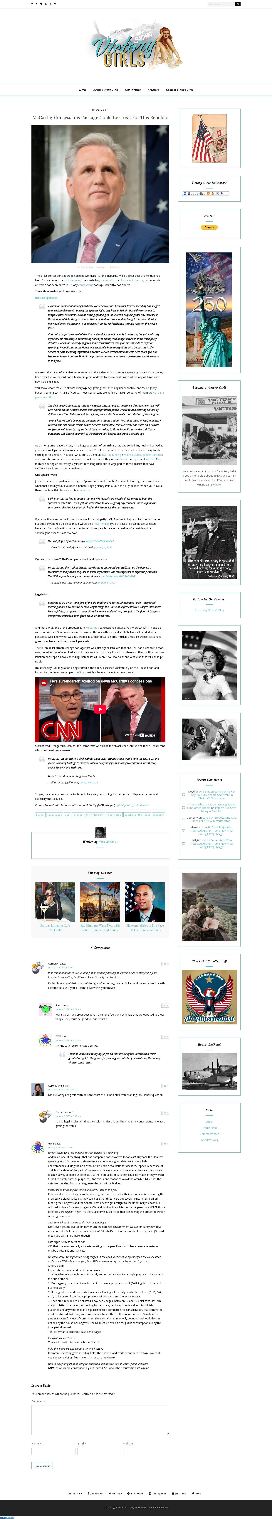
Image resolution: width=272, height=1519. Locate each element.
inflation (78, 814)
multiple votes (72, 280)
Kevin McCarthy (95, 814)
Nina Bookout (87, 267)
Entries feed (209, 1127)
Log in (209, 1121)
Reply (165, 963)
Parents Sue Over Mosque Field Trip (218, 809)
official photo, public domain (132, 805)
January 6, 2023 (103, 547)
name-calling (108, 280)
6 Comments (115, 267)
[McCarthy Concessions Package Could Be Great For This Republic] (100, 194)
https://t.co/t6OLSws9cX (100, 541)
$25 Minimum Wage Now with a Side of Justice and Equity (100, 927)
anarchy (85, 490)
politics (102, 267)
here (218, 484)
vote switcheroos (133, 280)
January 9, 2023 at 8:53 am (60, 1147)
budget (40, 814)
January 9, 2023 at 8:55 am (68, 1040)
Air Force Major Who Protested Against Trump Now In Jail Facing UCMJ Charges (212, 830)
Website (128, 1443)
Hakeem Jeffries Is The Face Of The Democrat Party (145, 927)
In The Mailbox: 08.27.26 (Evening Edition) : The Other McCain (211, 806)
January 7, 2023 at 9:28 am (60, 967)
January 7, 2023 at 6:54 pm (68, 1009)
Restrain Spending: (46, 297)
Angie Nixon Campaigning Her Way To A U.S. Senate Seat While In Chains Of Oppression (213, 795)
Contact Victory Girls (179, 89)
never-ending (101, 523)
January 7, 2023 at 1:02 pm (68, 1116)
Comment (38, 1401)
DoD (67, 814)
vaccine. (150, 459)
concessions (85, 285)
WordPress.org (209, 1140)
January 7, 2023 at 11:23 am (61, 1089)
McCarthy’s (92, 627)
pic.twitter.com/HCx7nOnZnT (118, 576)
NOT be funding (111, 454)
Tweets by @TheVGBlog (209, 610)
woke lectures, (133, 454)
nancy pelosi (114, 814)
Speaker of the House (137, 814)
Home (82, 89)
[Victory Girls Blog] (136, 72)
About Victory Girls (106, 89)
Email (81, 1443)
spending (158, 814)
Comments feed (209, 1134)
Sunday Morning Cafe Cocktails (55, 927)
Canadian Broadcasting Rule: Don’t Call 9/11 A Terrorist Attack (214, 819)
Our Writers (133, 89)
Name (36, 1443)
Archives (153, 89)
